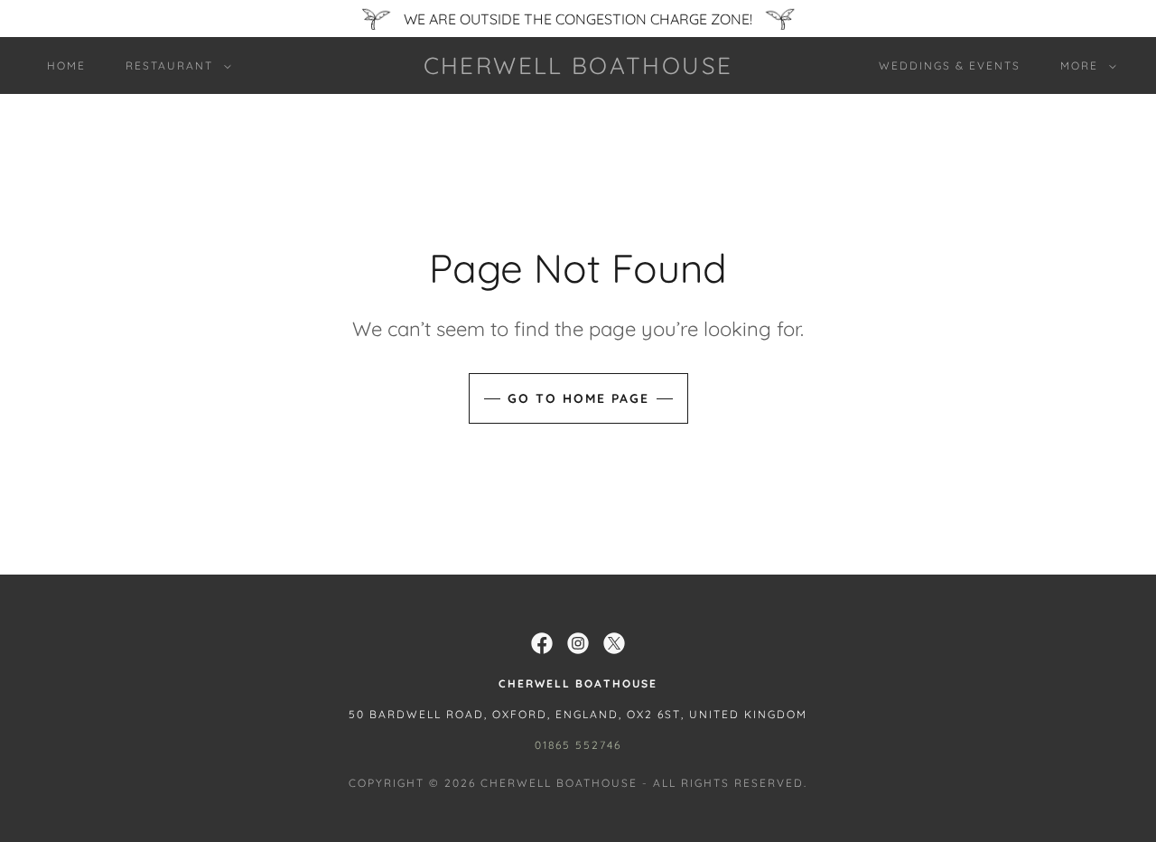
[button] (175, 66)
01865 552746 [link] (578, 745)
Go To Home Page (578, 398)
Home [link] (66, 65)
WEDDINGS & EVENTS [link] (950, 65)
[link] (578, 69)
